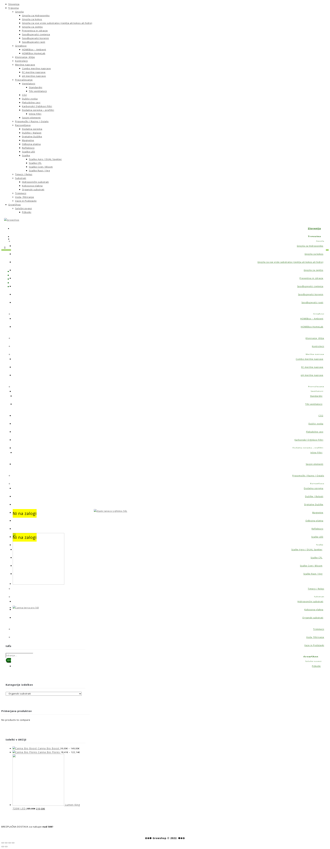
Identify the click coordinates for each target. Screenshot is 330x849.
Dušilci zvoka (30, 98)
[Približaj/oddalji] (13, 842)
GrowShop (14, 204)
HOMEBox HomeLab (33, 53)
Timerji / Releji (23, 174)
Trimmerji (20, 193)
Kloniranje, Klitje (25, 57)
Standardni (35, 87)
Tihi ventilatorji (38, 91)
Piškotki (26, 212)
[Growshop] (11, 219)
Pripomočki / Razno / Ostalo (32, 121)
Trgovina (13, 7)
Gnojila (19, 11)
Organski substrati (33, 189)
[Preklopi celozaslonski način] (9, 842)
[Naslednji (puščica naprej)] (6, 846)
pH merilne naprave (34, 76)
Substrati (20, 178)
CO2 (24, 94)
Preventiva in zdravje (35, 30)
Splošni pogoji (23, 208)
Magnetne (28, 140)
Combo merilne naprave (36, 68)
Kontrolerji (21, 60)
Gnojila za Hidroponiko (36, 15)
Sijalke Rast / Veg (39, 170)
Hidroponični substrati (35, 181)
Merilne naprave (25, 64)
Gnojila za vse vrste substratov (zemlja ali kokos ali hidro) (57, 23)
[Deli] (6, 842)
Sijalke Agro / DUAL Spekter (45, 159)
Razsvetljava (23, 125)
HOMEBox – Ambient (34, 49)
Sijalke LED (28, 151)
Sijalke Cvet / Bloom (41, 166)
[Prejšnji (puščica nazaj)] (2, 846)
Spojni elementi (31, 117)
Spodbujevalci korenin (35, 38)
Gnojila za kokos (32, 19)
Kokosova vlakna (32, 185)
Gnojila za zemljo (32, 26)
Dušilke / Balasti (31, 132)
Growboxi (21, 45)
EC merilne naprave (34, 72)
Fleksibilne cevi (31, 102)
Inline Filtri (35, 113)
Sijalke (26, 155)
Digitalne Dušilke (32, 136)
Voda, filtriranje (24, 197)
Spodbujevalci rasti (33, 41)
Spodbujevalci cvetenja (36, 34)
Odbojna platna (31, 144)
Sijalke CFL (35, 163)
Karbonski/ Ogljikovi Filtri (37, 106)
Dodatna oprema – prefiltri (38, 110)
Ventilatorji (28, 83)
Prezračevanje (24, 79)
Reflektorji (28, 147)
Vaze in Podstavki (26, 200)
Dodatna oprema (32, 128)
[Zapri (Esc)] (2, 842)
